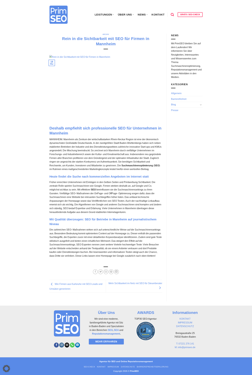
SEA (116, 330)
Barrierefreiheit (178, 99)
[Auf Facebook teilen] (95, 271)
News (142, 14)
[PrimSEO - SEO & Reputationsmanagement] (58, 15)
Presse (174, 110)
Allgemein (176, 93)
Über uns (125, 14)
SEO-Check (89, 367)
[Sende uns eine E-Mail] (67, 345)
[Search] (172, 14)
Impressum (113, 367)
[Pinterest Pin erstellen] (111, 271)
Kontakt (158, 14)
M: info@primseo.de (185, 347)
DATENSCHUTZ (185, 326)
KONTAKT (185, 319)
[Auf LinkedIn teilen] (116, 271)
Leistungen (103, 14)
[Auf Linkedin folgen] (77, 345)
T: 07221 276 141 (185, 343)
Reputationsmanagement (106, 333)
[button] (6, 368)
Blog (173, 104)
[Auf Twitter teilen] (100, 271)
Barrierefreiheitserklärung (152, 367)
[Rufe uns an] (72, 345)
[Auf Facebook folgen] (56, 345)
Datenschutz (128, 367)
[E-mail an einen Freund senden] (106, 271)
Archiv (106, 34)
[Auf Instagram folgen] (61, 345)
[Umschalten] (201, 104)
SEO (110, 330)
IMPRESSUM (185, 322)
